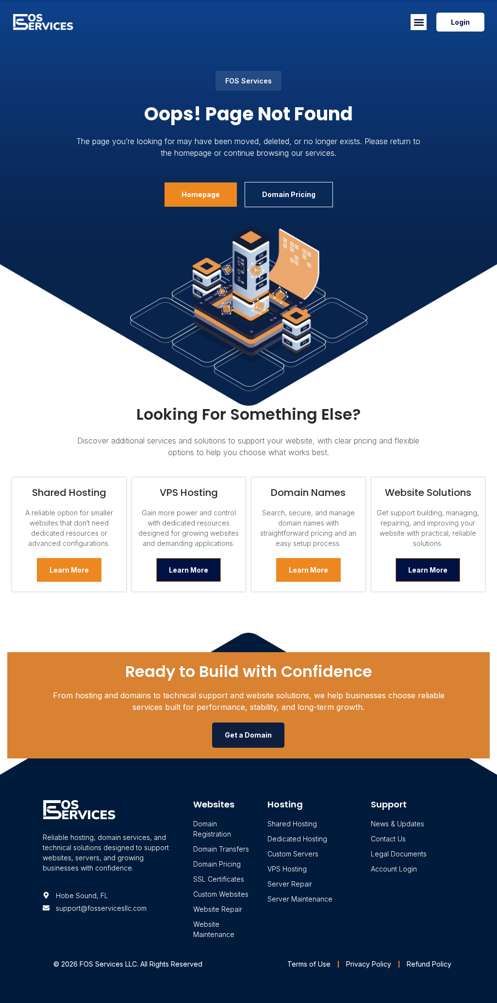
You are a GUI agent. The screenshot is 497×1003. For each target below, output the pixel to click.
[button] (419, 22)
